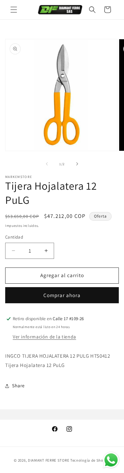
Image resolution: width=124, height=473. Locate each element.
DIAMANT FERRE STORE (48, 460)
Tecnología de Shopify (90, 460)
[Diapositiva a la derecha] (77, 163)
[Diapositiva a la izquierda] (46, 163)
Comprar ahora (62, 295)
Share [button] (18, 385)
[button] (13, 9)
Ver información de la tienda (44, 337)
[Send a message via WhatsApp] (111, 460)
